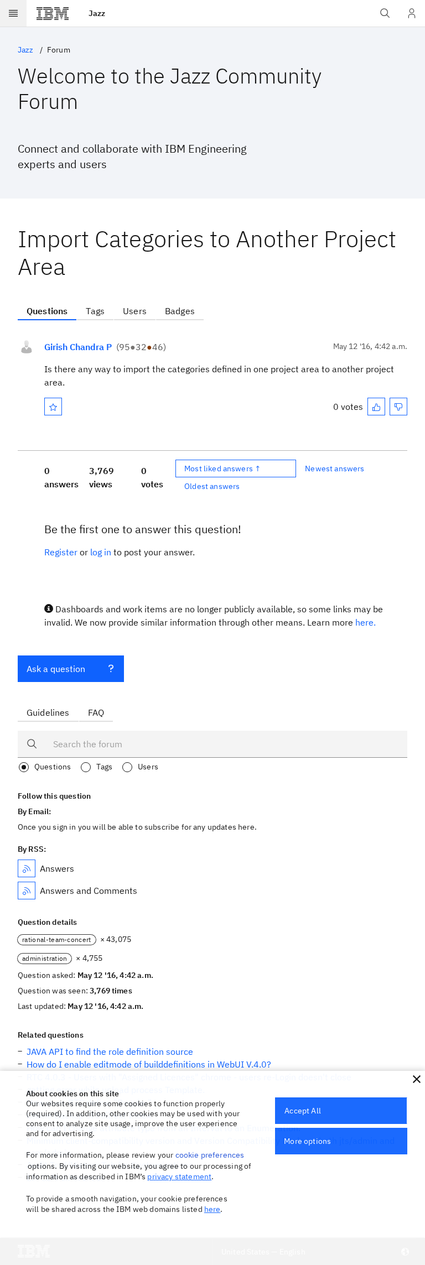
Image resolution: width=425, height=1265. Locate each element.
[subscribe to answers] (26, 868)
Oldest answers (212, 486)
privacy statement (179, 1176)
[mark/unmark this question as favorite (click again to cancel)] (53, 406)
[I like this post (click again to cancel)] (376, 406)
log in (100, 552)
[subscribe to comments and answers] (26, 890)
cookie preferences (210, 1155)
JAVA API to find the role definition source (110, 1051)
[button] (417, 1079)
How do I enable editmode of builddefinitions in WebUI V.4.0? (149, 1064)
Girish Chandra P (78, 346)
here (212, 1209)
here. (365, 622)
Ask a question (56, 668)
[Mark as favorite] (53, 406)
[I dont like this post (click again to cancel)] (398, 406)
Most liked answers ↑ (222, 468)
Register (60, 552)
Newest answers (334, 468)
